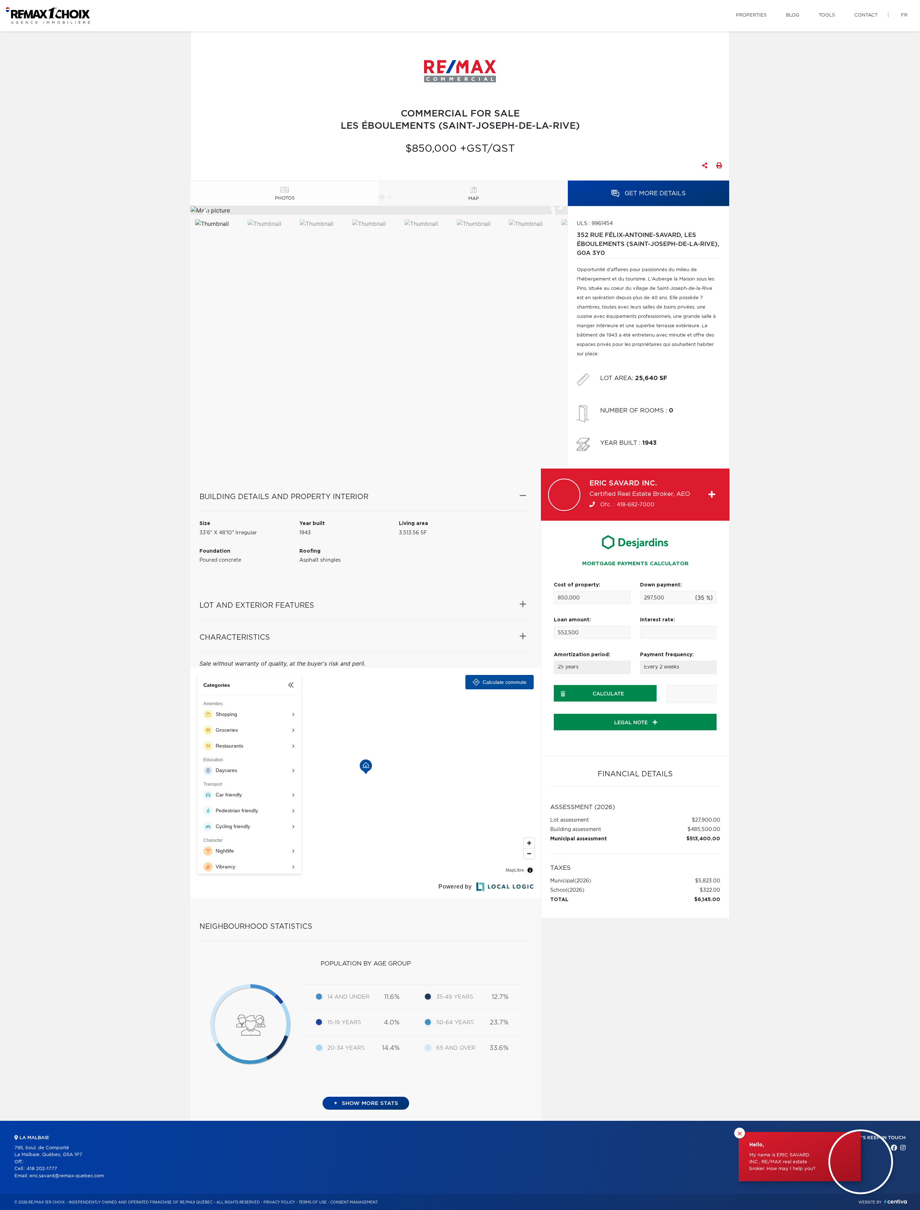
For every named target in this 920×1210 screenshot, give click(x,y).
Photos (285, 198)
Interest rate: (657, 619)
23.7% (499, 1022)
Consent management (354, 1202)
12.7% (500, 997)
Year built (312, 523)
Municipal (562, 880)
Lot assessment (569, 820)
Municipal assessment (578, 838)
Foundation (214, 551)
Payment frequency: (667, 654)
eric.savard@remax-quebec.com (66, 1176)
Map (473, 198)
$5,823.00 (707, 880)
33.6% (499, 1048)
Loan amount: (572, 619)
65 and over (455, 1048)
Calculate (608, 694)
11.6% (392, 997)
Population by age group (366, 963)
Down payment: (661, 585)
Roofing (310, 551)
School (558, 890)
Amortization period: (582, 654)
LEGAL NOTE (631, 722)
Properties (751, 15)
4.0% (392, 1022)
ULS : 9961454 (595, 223)
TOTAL (559, 899)
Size (204, 523)
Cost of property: (577, 585)
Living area (413, 523)
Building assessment (575, 829)
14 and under (348, 997)
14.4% (391, 1048)
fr (904, 15)
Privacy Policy (279, 1202)
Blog (792, 15)
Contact (866, 15)
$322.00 (710, 890)
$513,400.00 (703, 838)
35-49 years (454, 997)
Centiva (895, 1201)
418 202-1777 (42, 1168)
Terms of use (313, 1202)
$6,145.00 (707, 899)
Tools (827, 15)
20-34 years (346, 1048)
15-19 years (344, 1022)
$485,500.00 (703, 829)
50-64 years (455, 1022)
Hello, (756, 1144)
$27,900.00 (706, 820)
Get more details (654, 193)
